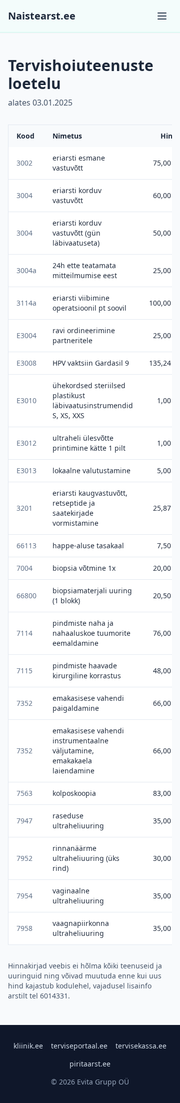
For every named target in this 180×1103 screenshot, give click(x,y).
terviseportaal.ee (79, 1045)
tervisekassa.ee (141, 1045)
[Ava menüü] (162, 16)
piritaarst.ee (90, 1063)
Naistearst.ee (42, 16)
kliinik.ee (28, 1045)
